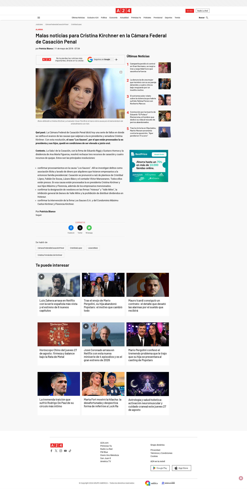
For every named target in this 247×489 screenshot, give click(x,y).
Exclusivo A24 (92, 18)
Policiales (147, 18)
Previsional (158, 18)
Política (104, 18)
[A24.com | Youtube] (65, 450)
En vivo (190, 11)
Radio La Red (202, 11)
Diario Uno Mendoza (109, 455)
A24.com (104, 443)
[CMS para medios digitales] (166, 483)
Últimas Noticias (78, 18)
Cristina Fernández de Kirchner (50, 255)
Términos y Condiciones (161, 453)
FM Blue (104, 452)
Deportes (168, 18)
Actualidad (124, 18)
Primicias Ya (136, 18)
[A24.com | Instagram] (60, 450)
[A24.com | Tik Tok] (70, 450)
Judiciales (39, 24)
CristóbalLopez (76, 24)
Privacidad (155, 450)
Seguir (39, 215)
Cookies (154, 456)
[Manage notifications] (241, 478)
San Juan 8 (105, 458)
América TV (105, 461)
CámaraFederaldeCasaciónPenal (56, 24)
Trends (177, 18)
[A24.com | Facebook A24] (51, 450)
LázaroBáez (93, 248)
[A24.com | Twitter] (56, 450)
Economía (113, 18)
